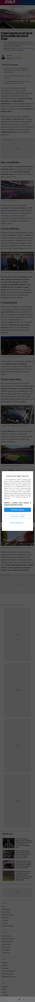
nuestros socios (27, 479)
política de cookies (21, 497)
